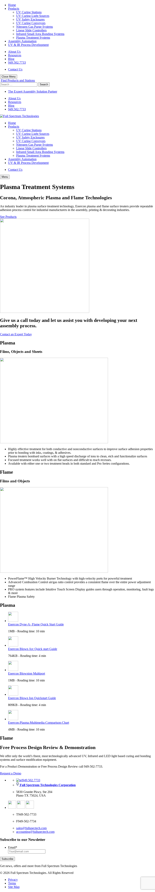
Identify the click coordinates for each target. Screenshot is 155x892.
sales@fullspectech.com (31, 828)
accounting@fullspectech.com (35, 831)
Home (12, 5)
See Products (8, 216)
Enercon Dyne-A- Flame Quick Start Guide (36, 624)
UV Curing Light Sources (32, 16)
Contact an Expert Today (16, 334)
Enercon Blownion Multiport (26, 673)
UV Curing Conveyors (30, 23)
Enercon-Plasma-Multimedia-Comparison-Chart (38, 722)
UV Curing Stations (29, 12)
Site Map (14, 887)
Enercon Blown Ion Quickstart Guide (32, 698)
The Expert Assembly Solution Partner (32, 91)
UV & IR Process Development (28, 45)
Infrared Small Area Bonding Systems (40, 34)
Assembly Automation (22, 41)
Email (12, 847)
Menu (5, 176)
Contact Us (15, 69)
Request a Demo (10, 773)
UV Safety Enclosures (30, 19)
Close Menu (9, 76)
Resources (14, 55)
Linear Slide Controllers (31, 30)
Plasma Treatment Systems (33, 37)
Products (13, 8)
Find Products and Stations (18, 80)
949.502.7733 (17, 62)
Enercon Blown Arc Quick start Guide (32, 649)
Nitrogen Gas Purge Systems (34, 26)
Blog (11, 59)
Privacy (13, 879)
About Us (14, 51)
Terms (12, 883)
